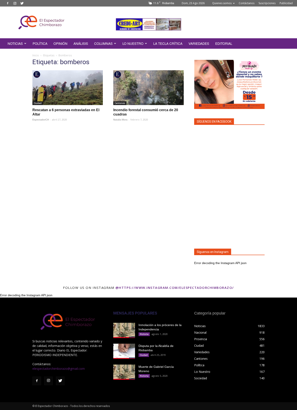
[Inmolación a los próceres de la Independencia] (124, 330)
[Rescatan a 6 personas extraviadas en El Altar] (67, 87)
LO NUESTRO (132, 43)
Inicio (35, 55)
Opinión (60, 43)
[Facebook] (7, 3)
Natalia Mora (120, 119)
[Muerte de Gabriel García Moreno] (124, 372)
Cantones (120, 103)
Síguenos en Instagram (213, 252)
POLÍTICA (40, 43)
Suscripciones (267, 3)
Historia (144, 334)
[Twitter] (22, 3)
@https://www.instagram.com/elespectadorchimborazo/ (174, 287)
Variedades (199, 43)
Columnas (103, 43)
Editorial (223, 43)
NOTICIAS (15, 43)
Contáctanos (246, 3)
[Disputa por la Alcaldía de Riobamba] (124, 351)
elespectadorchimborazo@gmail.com (58, 368)
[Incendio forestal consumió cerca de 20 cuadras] (148, 87)
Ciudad (38, 103)
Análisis (80, 43)
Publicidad (286, 3)
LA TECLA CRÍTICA (167, 43)
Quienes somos (222, 3)
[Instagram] (15, 3)
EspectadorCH (40, 119)
